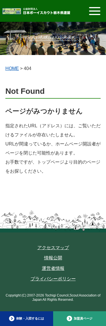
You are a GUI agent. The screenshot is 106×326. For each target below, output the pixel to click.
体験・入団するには (30, 318)
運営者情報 (53, 268)
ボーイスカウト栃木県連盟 (36, 12)
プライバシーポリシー (53, 278)
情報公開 (53, 257)
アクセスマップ (53, 247)
